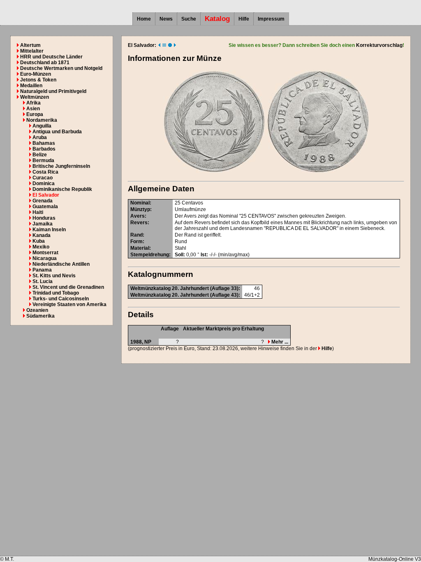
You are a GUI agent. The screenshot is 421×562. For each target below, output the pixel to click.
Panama (42, 270)
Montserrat (45, 252)
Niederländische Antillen (61, 264)
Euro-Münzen (35, 74)
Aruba (39, 137)
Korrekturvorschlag (379, 45)
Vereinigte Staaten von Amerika (69, 304)
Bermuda (43, 160)
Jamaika (42, 224)
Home (144, 19)
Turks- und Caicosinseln (60, 299)
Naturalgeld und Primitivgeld (53, 91)
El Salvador (45, 195)
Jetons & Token (38, 80)
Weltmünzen (34, 97)
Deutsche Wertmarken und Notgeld (61, 68)
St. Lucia (42, 281)
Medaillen (31, 85)
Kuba (38, 241)
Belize (39, 155)
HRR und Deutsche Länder (51, 57)
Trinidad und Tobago (55, 293)
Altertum (30, 45)
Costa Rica (45, 172)
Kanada (41, 235)
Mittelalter (32, 51)
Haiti (37, 212)
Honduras (44, 218)
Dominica (43, 183)
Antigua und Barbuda (57, 132)
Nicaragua (44, 258)
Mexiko (40, 247)
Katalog (217, 19)
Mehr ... (279, 342)
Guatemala (45, 206)
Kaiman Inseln (49, 229)
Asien (33, 108)
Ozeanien (37, 310)
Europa (34, 114)
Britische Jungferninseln (61, 166)
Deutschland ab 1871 (44, 62)
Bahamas (43, 143)
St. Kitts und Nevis (54, 276)
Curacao (42, 178)
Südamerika (40, 316)
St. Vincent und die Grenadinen (68, 287)
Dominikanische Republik (62, 189)
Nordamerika (41, 120)
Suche (188, 19)
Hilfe (243, 19)
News (166, 19)
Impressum (271, 19)
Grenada (42, 201)
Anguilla (41, 126)
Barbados (44, 149)
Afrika (33, 103)
